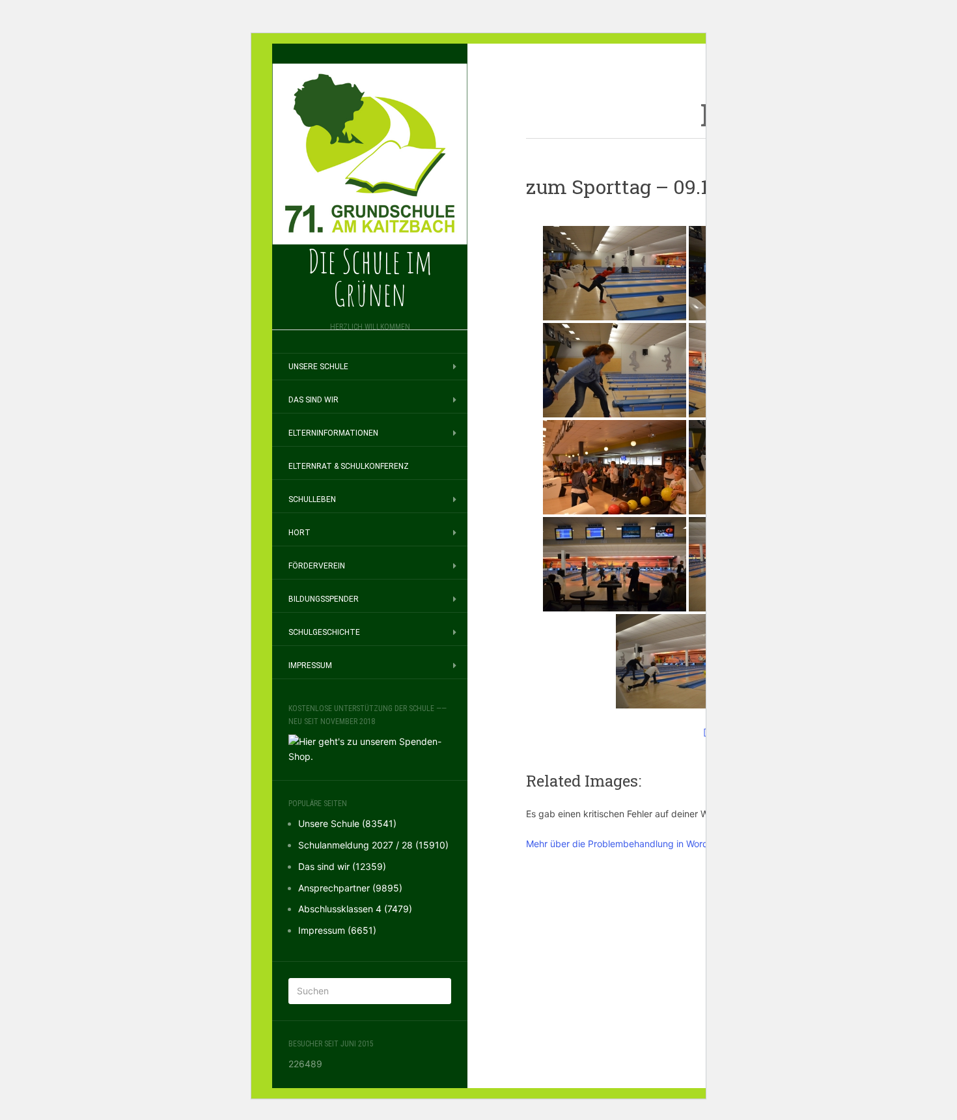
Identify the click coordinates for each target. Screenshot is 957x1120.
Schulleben (312, 499)
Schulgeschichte (324, 632)
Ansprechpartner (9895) (350, 887)
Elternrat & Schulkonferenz (348, 466)
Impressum (310, 665)
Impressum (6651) (337, 930)
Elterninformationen (333, 433)
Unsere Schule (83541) (347, 823)
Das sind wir (313, 399)
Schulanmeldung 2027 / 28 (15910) (373, 844)
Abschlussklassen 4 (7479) (355, 908)
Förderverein (316, 565)
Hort (299, 532)
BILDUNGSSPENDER (323, 599)
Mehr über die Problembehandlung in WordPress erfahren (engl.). (664, 843)
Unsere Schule (318, 366)
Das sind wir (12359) (342, 866)
